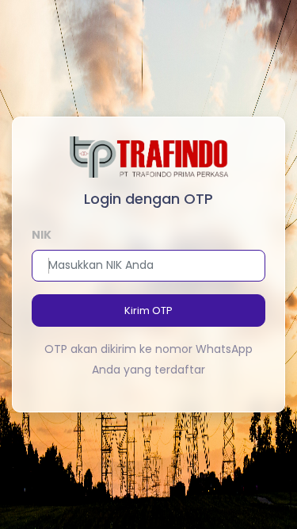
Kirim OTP (148, 310)
